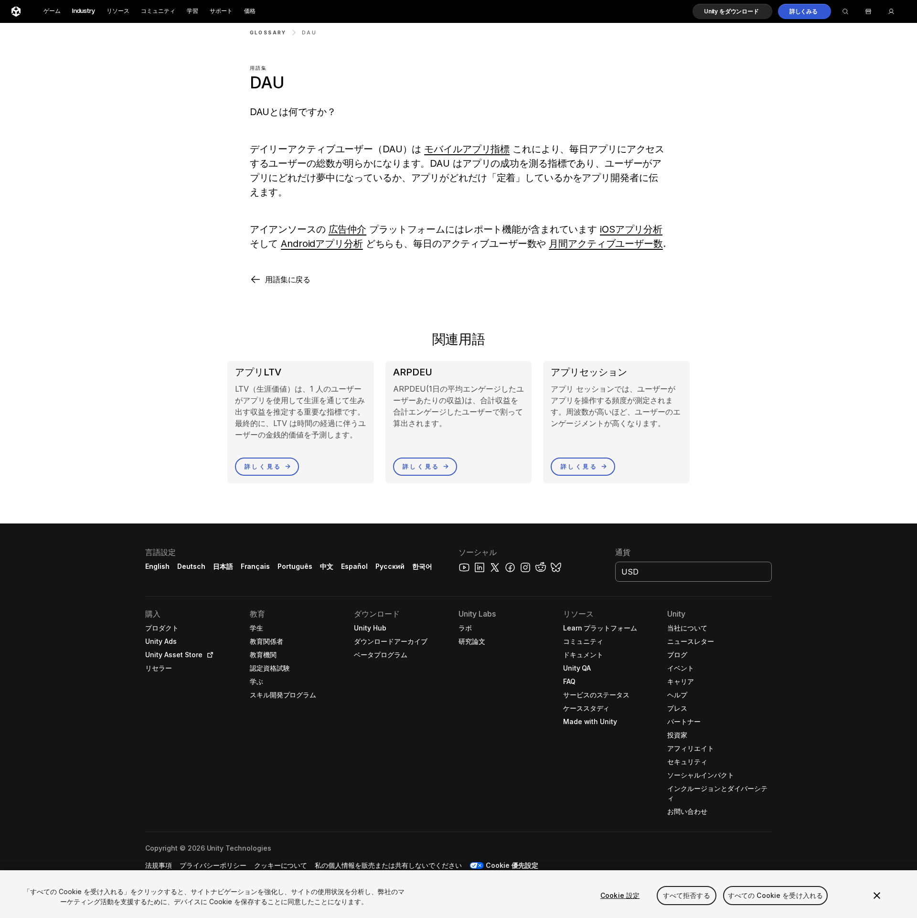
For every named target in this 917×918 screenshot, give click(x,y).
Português (294, 566)
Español (354, 566)
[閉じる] (877, 895)
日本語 (223, 566)
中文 (326, 566)
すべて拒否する (686, 895)
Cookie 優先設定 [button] (512, 865)
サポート (221, 11)
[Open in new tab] (208, 655)
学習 (192, 11)
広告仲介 (348, 229)
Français (255, 566)
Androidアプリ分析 (322, 243)
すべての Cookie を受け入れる (775, 895)
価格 (250, 11)
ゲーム (52, 11)
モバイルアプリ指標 (467, 149)
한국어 (422, 566)
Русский (390, 566)
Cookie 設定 (620, 895)
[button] (732, 11)
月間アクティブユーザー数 (606, 243)
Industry (83, 11)
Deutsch (191, 566)
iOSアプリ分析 (631, 229)
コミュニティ (158, 11)
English (157, 566)
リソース (118, 11)
